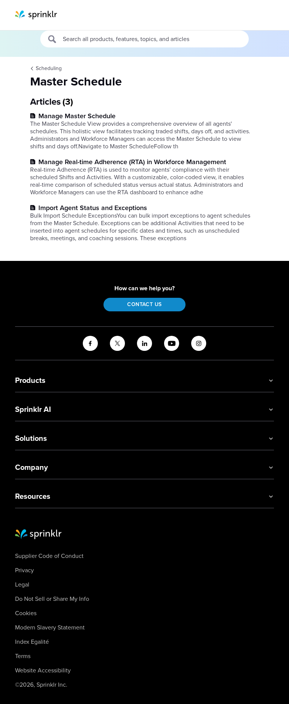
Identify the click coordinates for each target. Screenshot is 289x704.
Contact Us (144, 304)
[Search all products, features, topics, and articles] (52, 39)
